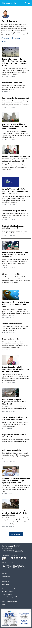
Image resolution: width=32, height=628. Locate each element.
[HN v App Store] (19, 566)
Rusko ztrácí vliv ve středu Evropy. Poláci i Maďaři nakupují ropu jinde (15, 304)
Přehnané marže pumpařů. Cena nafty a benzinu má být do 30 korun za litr (15, 255)
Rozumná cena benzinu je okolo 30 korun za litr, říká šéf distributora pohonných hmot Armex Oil (16, 159)
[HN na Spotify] (22, 558)
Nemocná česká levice (10, 339)
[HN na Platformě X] (12, 558)
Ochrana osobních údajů (8, 589)
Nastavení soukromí (7, 594)
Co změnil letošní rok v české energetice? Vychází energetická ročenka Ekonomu (15, 191)
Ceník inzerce (5, 584)
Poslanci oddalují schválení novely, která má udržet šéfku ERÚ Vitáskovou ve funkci (15, 369)
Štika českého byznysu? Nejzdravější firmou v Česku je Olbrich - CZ (14, 402)
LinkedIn (17, 38)
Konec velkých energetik (12, 83)
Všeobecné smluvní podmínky (10, 596)
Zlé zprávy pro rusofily (11, 274)
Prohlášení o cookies (7, 591)
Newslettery (5, 607)
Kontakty (4, 573)
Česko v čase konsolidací (12, 324)
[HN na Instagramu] (17, 558)
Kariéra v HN (5, 581)
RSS (5, 41)
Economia (4, 578)
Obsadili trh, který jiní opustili (14, 211)
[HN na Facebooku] (14, 558)
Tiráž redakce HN (6, 576)
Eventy (4, 604)
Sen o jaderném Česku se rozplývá (15, 98)
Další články (16, 534)
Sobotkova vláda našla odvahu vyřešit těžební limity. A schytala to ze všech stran (15, 513)
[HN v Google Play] (8, 566)
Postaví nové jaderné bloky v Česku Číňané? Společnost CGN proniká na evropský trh (14, 126)
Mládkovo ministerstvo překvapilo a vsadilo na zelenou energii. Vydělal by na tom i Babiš (16, 481)
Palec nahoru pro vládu (11, 450)
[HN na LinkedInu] (19, 558)
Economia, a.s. (13, 548)
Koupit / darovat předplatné (9, 601)
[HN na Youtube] (25, 558)
